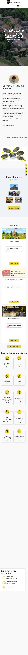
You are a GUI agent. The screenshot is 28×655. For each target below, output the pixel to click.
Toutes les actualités (13, 346)
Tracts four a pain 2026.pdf (14, 325)
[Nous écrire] (26, 171)
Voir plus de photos (14, 208)
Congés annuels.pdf (14, 286)
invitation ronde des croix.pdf (14, 249)
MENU (20, 6)
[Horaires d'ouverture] (26, 165)
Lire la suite (13, 263)
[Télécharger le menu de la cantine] (26, 174)
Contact (8, 113)
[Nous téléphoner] (26, 168)
